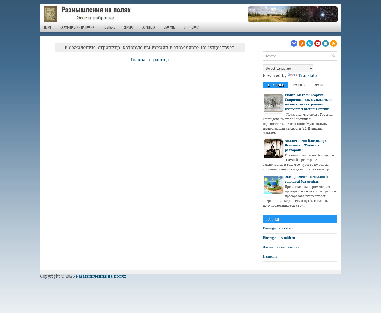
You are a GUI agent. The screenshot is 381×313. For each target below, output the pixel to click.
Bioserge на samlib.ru (279, 238)
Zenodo (128, 27)
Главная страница (150, 59)
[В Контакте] (294, 43)
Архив (319, 85)
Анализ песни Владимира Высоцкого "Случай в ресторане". (306, 145)
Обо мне (169, 27)
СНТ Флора (191, 27)
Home (47, 27)
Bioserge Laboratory (278, 228)
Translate (307, 75)
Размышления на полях (77, 27)
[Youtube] (317, 43)
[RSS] (333, 43)
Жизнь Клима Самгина (281, 247)
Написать (270, 256)
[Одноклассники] (302, 43)
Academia (148, 27)
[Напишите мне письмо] (325, 43)
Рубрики (299, 85)
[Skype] (309, 43)
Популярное (275, 85)
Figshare (109, 27)
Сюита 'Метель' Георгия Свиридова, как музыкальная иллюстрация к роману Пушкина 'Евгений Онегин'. (309, 102)
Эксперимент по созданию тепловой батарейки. (306, 179)
